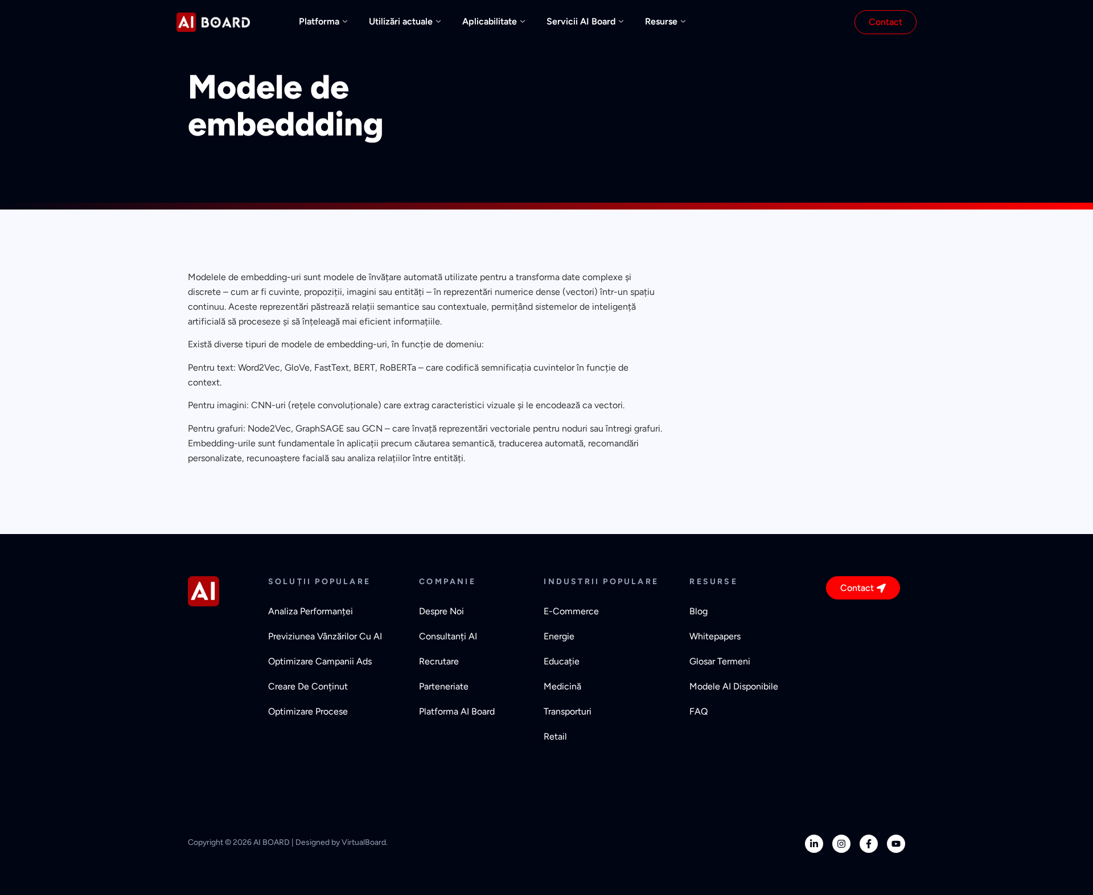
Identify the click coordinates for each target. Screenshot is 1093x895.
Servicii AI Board (580, 21)
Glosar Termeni (719, 661)
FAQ (698, 711)
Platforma (319, 21)
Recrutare (439, 661)
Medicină (562, 686)
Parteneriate (444, 686)
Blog (698, 611)
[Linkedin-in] (814, 844)
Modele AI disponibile (733, 686)
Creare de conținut (308, 686)
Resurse (661, 21)
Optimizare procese (308, 711)
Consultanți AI (448, 636)
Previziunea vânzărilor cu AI (325, 636)
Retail (555, 736)
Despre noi (441, 611)
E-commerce (571, 611)
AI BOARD (271, 842)
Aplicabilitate (489, 21)
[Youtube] (896, 844)
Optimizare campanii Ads (320, 661)
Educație (562, 661)
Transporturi (567, 711)
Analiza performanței (310, 611)
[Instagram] (841, 844)
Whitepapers (715, 636)
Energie (559, 636)
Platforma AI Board (457, 711)
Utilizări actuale (401, 21)
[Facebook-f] (869, 844)
